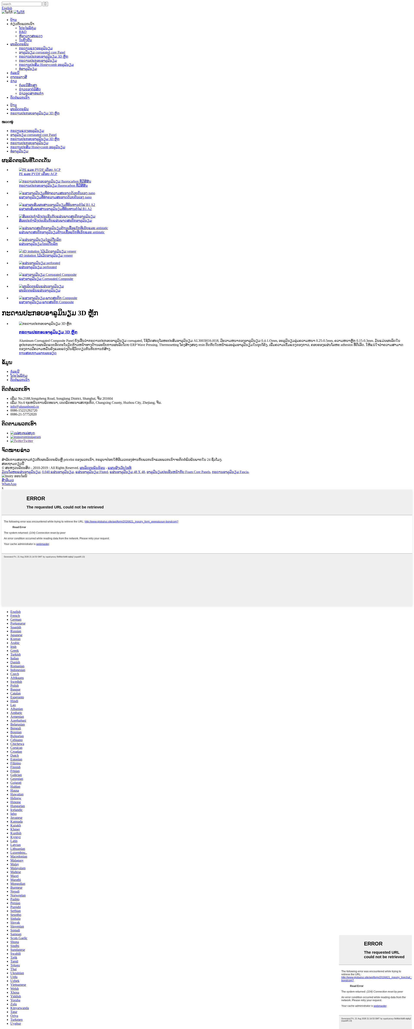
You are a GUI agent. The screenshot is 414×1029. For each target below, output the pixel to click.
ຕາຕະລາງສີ (18, 77)
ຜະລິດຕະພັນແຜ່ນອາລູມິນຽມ (39, 290)
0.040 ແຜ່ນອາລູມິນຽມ (58, 472)
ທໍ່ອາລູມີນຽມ (28, 69)
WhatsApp (9, 484)
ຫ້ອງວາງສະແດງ (30, 36)
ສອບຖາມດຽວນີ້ (13, 464)
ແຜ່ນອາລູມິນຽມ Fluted (91, 472)
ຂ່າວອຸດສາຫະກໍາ (31, 93)
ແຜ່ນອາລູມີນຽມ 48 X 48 (127, 472)
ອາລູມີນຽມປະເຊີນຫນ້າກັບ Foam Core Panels (178, 472)
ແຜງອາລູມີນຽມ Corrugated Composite (46, 279)
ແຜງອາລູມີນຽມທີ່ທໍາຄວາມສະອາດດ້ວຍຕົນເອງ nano (55, 197)
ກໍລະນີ (14, 73)
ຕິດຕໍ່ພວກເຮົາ (20, 97)
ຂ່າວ (13, 81)
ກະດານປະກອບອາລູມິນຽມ (38, 60)
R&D (23, 32)
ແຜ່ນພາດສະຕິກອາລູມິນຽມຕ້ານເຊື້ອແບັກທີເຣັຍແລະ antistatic (62, 232)
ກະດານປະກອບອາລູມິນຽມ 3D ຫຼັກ (43, 56)
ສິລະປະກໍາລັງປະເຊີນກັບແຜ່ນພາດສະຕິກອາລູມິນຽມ (55, 220)
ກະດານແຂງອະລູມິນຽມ (36, 48)
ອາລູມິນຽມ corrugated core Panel (42, 52)
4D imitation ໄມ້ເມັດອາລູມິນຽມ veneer (46, 255)
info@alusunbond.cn (24, 406)
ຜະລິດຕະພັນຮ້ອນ (92, 468)
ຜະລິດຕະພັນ (19, 44)
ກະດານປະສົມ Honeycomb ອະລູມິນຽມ (46, 64)
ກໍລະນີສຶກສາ (28, 85)
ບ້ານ (13, 20)
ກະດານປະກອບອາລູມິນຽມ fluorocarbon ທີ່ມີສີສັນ (53, 185)
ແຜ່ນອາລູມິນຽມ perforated (38, 267)
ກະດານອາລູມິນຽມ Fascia (230, 472)
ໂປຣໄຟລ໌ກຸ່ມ (27, 28)
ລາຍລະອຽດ (47, 353)
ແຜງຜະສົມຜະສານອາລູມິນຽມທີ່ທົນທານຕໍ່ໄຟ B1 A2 (55, 209)
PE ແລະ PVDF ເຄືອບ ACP (38, 174)
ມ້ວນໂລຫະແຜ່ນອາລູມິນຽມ (21, 472)
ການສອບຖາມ (29, 353)
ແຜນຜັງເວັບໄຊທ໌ (119, 468)
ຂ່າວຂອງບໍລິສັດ (30, 89)
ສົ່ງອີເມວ (8, 480)
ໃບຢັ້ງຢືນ (25, 40)
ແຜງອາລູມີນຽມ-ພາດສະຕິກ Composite (46, 302)
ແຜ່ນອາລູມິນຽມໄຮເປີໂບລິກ (38, 244)
